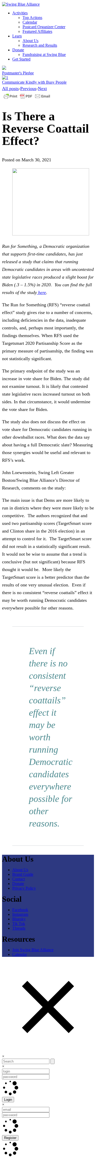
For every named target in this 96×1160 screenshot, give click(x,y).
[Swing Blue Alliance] (21, 4)
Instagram (20, 914)
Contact (18, 879)
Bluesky (19, 919)
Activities (20, 13)
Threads (18, 928)
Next (42, 88)
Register (10, 1138)
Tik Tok (18, 923)
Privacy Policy (24, 888)
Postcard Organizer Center (44, 27)
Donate (18, 50)
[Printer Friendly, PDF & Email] (27, 98)
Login (8, 1100)
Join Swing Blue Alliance (33, 950)
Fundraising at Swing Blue (44, 54)
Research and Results (40, 45)
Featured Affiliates (37, 31)
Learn (17, 36)
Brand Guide (22, 874)
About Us (30, 40)
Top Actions (32, 17)
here (41, 292)
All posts (10, 88)
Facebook (20, 910)
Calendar (30, 22)
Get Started (21, 59)
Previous (28, 88)
